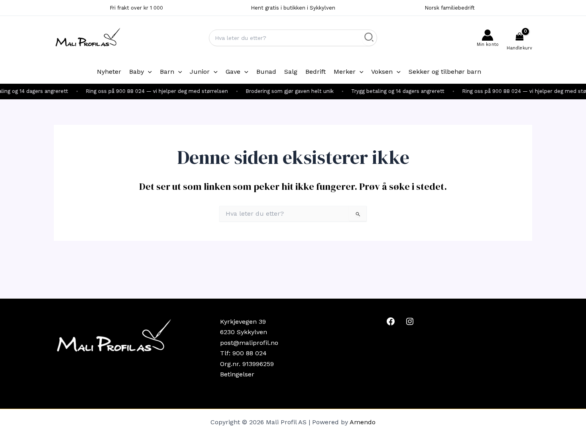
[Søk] (369, 38)
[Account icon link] (488, 38)
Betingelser (237, 374)
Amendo (363, 422)
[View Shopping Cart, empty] (519, 38)
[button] (148, 72)
